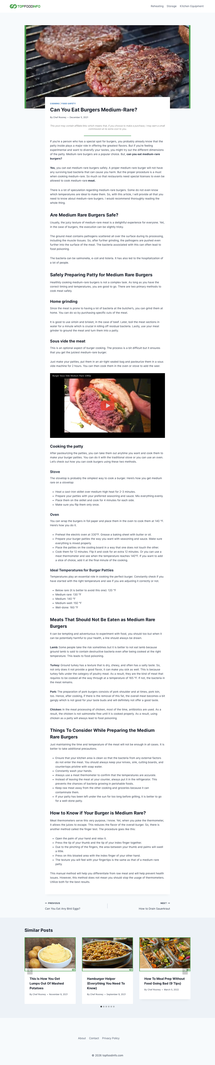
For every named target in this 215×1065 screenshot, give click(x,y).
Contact (94, 1038)
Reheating (157, 6)
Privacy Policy (110, 1038)
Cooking (54, 103)
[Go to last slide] (30, 971)
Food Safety (68, 103)
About (82, 1038)
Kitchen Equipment (192, 6)
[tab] (101, 1006)
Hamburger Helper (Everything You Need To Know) (106, 983)
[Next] (185, 971)
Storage (172, 6)
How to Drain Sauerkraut (154, 906)
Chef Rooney (59, 117)
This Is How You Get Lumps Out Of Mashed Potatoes (47, 983)
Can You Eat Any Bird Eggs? (62, 906)
